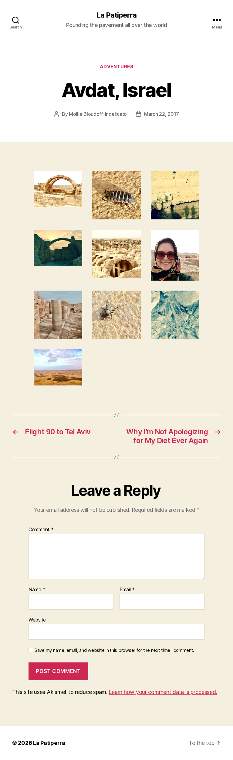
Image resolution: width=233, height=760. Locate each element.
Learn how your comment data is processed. (163, 692)
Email (127, 589)
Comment (41, 529)
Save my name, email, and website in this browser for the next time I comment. (114, 650)
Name (37, 589)
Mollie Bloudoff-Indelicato (98, 114)
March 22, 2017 (161, 114)
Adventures (116, 66)
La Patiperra (116, 15)
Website (37, 619)
